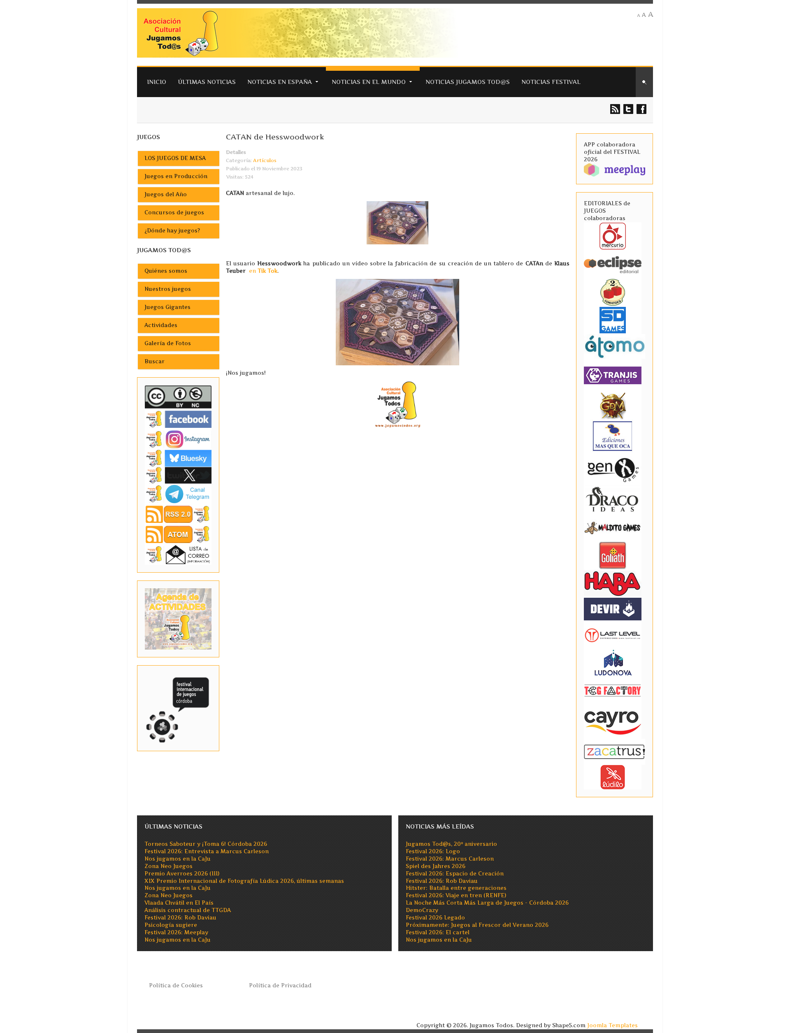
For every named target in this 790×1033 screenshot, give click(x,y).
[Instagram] (178, 439)
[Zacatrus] (614, 751)
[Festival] (178, 708)
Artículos (264, 160)
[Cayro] (612, 721)
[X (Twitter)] (178, 475)
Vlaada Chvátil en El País (179, 903)
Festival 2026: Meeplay (176, 932)
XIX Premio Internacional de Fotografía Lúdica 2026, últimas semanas (244, 881)
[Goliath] (612, 555)
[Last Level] (612, 634)
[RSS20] (178, 514)
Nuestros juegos (167, 289)
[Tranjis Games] (612, 374)
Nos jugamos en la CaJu (177, 859)
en (263, 271)
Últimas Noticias (207, 81)
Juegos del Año (165, 194)
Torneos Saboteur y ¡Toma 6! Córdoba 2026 (205, 844)
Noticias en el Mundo (369, 81)
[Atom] (178, 534)
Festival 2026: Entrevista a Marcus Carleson (206, 851)
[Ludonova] (612, 662)
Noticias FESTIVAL (551, 81)
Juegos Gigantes (167, 307)
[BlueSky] (178, 458)
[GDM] (612, 405)
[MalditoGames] (612, 527)
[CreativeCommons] (178, 397)
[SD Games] (612, 319)
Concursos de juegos (174, 212)
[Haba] (612, 583)
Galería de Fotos (167, 343)
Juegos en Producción (175, 176)
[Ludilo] (612, 776)
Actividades (160, 325)
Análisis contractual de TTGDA (187, 910)
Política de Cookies (176, 985)
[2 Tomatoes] (612, 291)
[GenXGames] (612, 468)
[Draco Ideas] (612, 499)
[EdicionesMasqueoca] (612, 435)
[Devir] (612, 608)
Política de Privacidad (280, 985)
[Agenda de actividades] (178, 618)
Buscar (154, 361)
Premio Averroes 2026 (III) (181, 874)
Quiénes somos (165, 271)
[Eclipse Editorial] (612, 263)
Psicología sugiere (170, 925)
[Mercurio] (612, 235)
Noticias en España (279, 81)
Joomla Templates (612, 1025)
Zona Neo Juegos (168, 866)
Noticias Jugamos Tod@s (467, 81)
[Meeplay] (614, 169)
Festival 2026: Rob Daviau (180, 918)
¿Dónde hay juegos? (172, 230)
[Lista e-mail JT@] (178, 554)
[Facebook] (178, 419)
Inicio (156, 81)
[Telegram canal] (178, 493)
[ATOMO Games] (614, 346)
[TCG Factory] (612, 690)
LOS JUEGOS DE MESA (175, 158)
